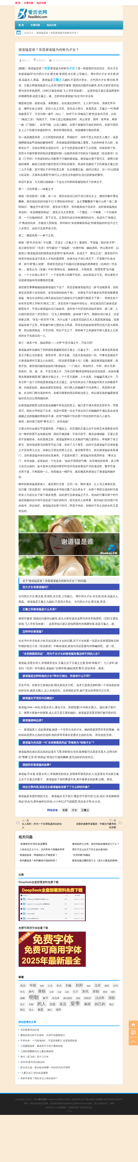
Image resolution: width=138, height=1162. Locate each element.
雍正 (49, 1009)
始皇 (67, 991)
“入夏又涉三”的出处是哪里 (34, 1072)
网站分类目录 (64, 1099)
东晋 (47, 68)
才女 (72, 68)
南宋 (107, 985)
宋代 (85, 991)
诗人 (31, 1009)
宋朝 (96, 991)
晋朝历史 (29, 32)
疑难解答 (99, 1099)
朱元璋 (55, 998)
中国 (33, 985)
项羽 (58, 1009)
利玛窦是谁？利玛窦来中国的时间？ (38, 860)
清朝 (111, 997)
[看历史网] (32, 6)
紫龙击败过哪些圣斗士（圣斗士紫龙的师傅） (95, 860)
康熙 (113, 991)
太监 (59, 991)
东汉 (23, 985)
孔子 (75, 991)
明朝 (34, 996)
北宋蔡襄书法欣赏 (29, 1029)
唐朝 (41, 991)
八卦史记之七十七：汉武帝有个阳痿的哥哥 (42, 849)
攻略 (22, 998)
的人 (41, 1003)
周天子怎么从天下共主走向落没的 (90, 849)
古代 (115, 985)
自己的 (100, 1003)
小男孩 (69, 1110)
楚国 (78, 998)
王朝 (31, 1004)
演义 (22, 1004)
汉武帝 (99, 997)
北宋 (98, 985)
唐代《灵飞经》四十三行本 (34, 1056)
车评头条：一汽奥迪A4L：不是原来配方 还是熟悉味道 (48, 1040)
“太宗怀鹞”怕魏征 (81, 854)
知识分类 (41, 2)
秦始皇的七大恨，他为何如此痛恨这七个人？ (95, 843)
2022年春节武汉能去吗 (32, 1062)
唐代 (31, 991)
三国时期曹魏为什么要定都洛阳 (36, 1051)
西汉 (22, 1009)
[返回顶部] (132, 1041)
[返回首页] (132, 1024)
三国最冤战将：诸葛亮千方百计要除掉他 (41, 1045)
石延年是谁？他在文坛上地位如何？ (39, 1078)
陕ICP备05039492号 (113, 1099)
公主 (50, 985)
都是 (40, 1009)
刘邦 (79, 985)
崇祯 (105, 991)
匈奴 (89, 986)
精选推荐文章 (78, 1099)
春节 (45, 998)
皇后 (63, 1003)
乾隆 (42, 985)
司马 (22, 991)
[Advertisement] (69, 1138)
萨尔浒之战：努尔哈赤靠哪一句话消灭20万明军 (45, 1067)
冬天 (59, 985)
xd (28, 60)
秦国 (87, 1004)
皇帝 (75, 1003)
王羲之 (57, 79)
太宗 (51, 991)
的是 (53, 1004)
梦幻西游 (67, 998)
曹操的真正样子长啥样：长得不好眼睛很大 (42, 1035)
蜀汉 (111, 1004)
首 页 (18, 2)
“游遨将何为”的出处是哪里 (33, 843)
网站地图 (90, 1099)
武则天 (87, 998)
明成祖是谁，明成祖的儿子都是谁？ (38, 854)
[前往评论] (132, 1032)
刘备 (69, 985)
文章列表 (28, 2)
